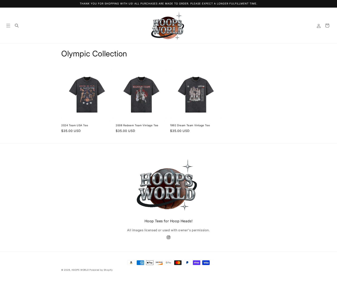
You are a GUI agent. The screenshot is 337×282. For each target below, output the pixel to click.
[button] (8, 25)
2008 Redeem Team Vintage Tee (137, 125)
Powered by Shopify (101, 270)
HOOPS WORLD (80, 270)
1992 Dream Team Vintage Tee (190, 125)
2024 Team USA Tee (74, 125)
